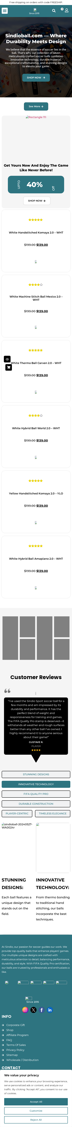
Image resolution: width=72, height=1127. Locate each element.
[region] (36, 1098)
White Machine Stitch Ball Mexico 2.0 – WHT (36, 298)
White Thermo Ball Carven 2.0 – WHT (36, 363)
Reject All (36, 1119)
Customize (36, 1110)
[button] (5, 11)
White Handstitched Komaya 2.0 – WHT (36, 232)
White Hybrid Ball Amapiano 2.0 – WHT (36, 558)
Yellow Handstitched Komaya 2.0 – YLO (36, 493)
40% (35, 184)
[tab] (36, 774)
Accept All (36, 1101)
